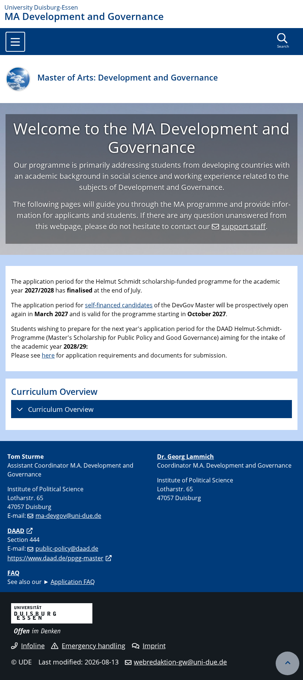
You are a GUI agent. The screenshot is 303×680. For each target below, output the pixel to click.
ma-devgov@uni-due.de (68, 516)
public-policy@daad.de (66, 548)
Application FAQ (73, 582)
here (48, 355)
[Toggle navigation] (15, 42)
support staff (243, 226)
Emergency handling (93, 645)
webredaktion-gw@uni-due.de (180, 661)
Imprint (154, 645)
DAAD (15, 531)
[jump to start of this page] (287, 663)
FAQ (13, 573)
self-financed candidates (119, 305)
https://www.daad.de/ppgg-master (55, 558)
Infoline (33, 645)
